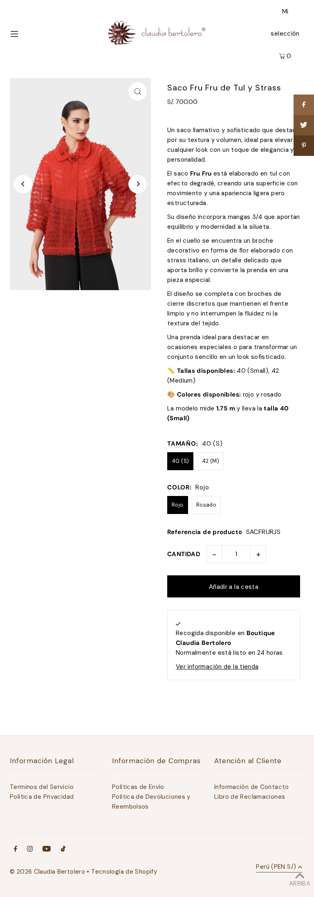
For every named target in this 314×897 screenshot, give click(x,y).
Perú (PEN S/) (276, 867)
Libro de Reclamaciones (249, 797)
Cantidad (183, 554)
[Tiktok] (63, 849)
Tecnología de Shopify (124, 872)
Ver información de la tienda (217, 667)
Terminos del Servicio (42, 787)
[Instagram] (30, 849)
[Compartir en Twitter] (304, 125)
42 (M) (210, 461)
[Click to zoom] (137, 91)
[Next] (137, 184)
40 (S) (180, 461)
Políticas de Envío (138, 787)
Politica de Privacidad (42, 797)
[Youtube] (47, 849)
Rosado (206, 504)
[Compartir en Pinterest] (304, 145)
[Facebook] (15, 849)
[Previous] (23, 184)
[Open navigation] (28, 33)
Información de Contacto (251, 787)
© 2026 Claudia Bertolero (47, 872)
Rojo (178, 504)
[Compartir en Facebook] (304, 105)
